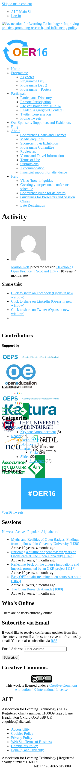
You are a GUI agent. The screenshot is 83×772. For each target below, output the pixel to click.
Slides (24, 457)
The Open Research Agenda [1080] (37, 589)
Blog (14, 127)
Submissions (29, 164)
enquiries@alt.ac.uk (16, 766)
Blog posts (28, 444)
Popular (33, 532)
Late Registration (32, 205)
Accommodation (32, 168)
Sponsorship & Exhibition (39, 143)
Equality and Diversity (27, 750)
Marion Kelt (20, 267)
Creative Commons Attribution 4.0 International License (46, 687)
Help (14, 176)
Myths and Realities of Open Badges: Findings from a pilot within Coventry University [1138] (45, 542)
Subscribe (10, 657)
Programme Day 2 (33, 85)
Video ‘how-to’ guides (36, 180)
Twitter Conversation (35, 114)
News (15, 428)
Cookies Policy (22, 733)
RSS (54, 641)
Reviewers (28, 151)
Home (15, 69)
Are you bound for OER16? (40, 106)
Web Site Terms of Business (31, 742)
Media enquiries (32, 139)
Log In (16, 16)
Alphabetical (50, 532)
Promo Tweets (30, 118)
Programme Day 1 (33, 81)
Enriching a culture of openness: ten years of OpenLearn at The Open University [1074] (43, 554)
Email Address (13, 649)
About (15, 131)
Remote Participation (35, 102)
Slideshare (37, 461)
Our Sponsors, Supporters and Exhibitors (41, 122)
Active (20, 532)
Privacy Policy (21, 738)
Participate (18, 93)
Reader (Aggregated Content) (41, 110)
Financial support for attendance (43, 172)
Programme (19, 73)
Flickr (34, 452)
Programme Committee (37, 147)
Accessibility (20, 729)
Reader (16, 436)
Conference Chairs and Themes (43, 135)
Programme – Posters (35, 89)
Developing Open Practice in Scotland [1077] (42, 269)
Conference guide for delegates (42, 193)
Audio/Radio (29, 440)
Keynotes (27, 77)
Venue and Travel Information (42, 156)
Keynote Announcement (38, 432)
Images (25, 448)
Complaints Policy (24, 746)
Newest (7, 532)
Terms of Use (30, 160)
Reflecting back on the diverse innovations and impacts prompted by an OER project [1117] (45, 566)
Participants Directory (36, 98)
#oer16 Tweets (12, 512)
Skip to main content (17, 4)
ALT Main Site (22, 12)
